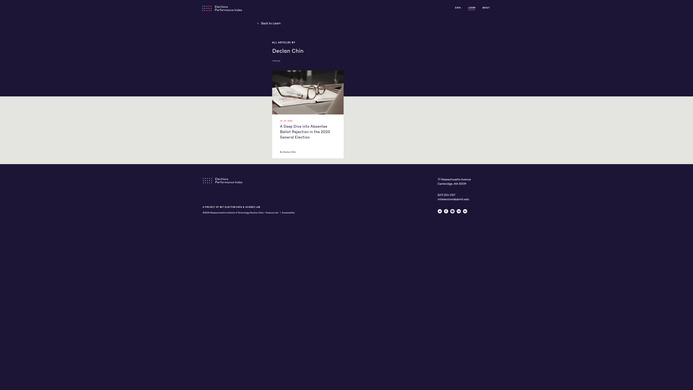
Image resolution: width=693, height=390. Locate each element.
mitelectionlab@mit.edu (453, 199)
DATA (458, 7)
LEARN (472, 7)
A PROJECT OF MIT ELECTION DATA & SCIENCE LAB (231, 207)
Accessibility (288, 212)
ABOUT (486, 7)
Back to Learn (271, 23)
